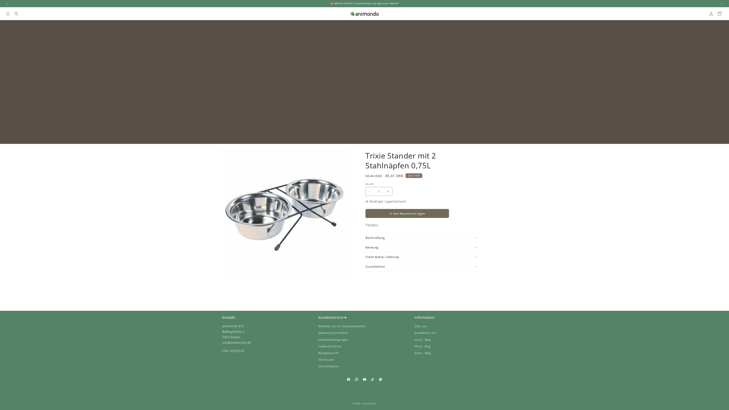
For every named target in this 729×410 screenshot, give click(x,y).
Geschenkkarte (328, 366)
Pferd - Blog (422, 346)
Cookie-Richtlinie (330, 346)
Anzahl (369, 184)
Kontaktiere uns (425, 333)
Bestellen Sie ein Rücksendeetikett (342, 326)
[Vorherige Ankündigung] (7, 3)
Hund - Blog (422, 339)
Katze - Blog (422, 353)
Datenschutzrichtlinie (333, 333)
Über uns (420, 326)
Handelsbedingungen (333, 339)
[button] (8, 13)
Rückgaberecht (328, 353)
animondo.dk (369, 403)
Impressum (326, 359)
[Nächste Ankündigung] (721, 3)
